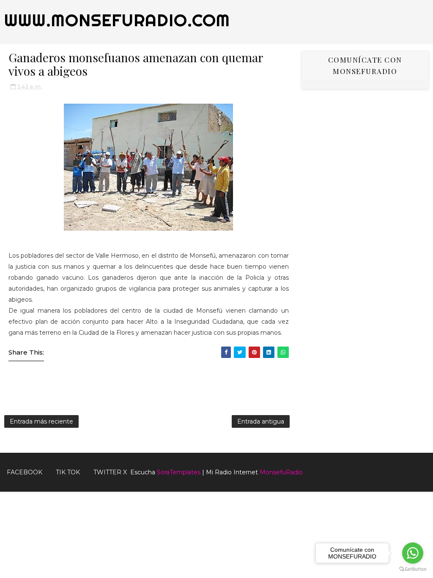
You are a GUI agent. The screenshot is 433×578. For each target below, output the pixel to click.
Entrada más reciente (41, 421)
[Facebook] (416, 469)
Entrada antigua (260, 421)
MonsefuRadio (281, 472)
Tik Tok (68, 472)
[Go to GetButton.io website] (412, 569)
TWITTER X (110, 472)
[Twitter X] (422, 469)
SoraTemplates (178, 472)
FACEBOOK (24, 472)
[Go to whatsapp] (412, 553)
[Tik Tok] (429, 469)
